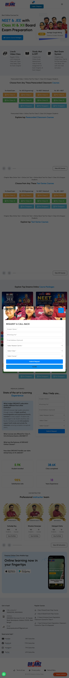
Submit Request (34, 361)
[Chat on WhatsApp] (4, 674)
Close (34, 367)
